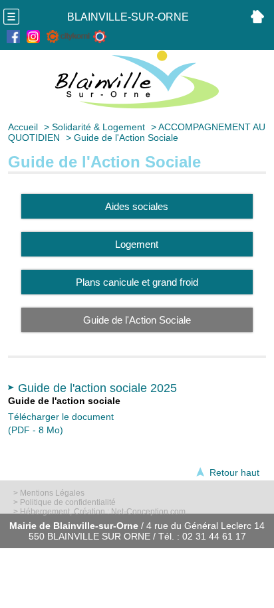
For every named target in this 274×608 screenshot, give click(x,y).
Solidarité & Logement (98, 127)
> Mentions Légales (48, 493)
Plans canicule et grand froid (137, 282)
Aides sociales (136, 206)
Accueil (23, 127)
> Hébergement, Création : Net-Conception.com (99, 511)
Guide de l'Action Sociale (126, 137)
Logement (136, 244)
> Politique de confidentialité (64, 502)
